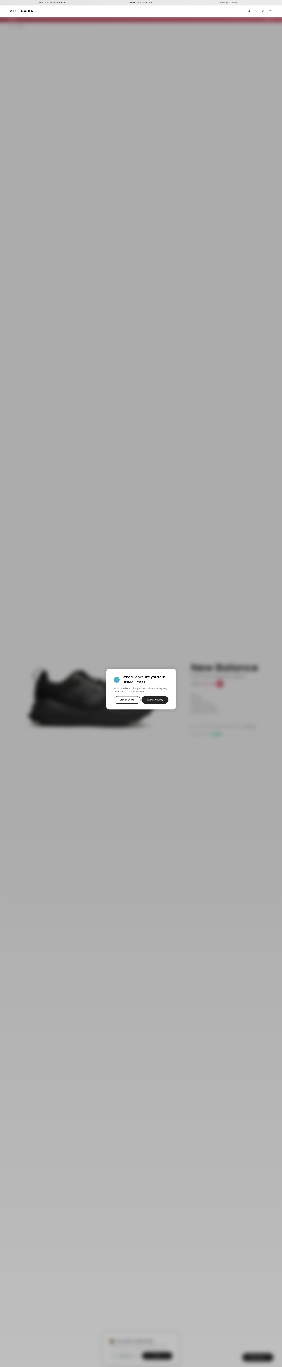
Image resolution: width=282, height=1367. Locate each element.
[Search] (249, 11)
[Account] (256, 11)
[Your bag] (263, 11)
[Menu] (270, 11)
